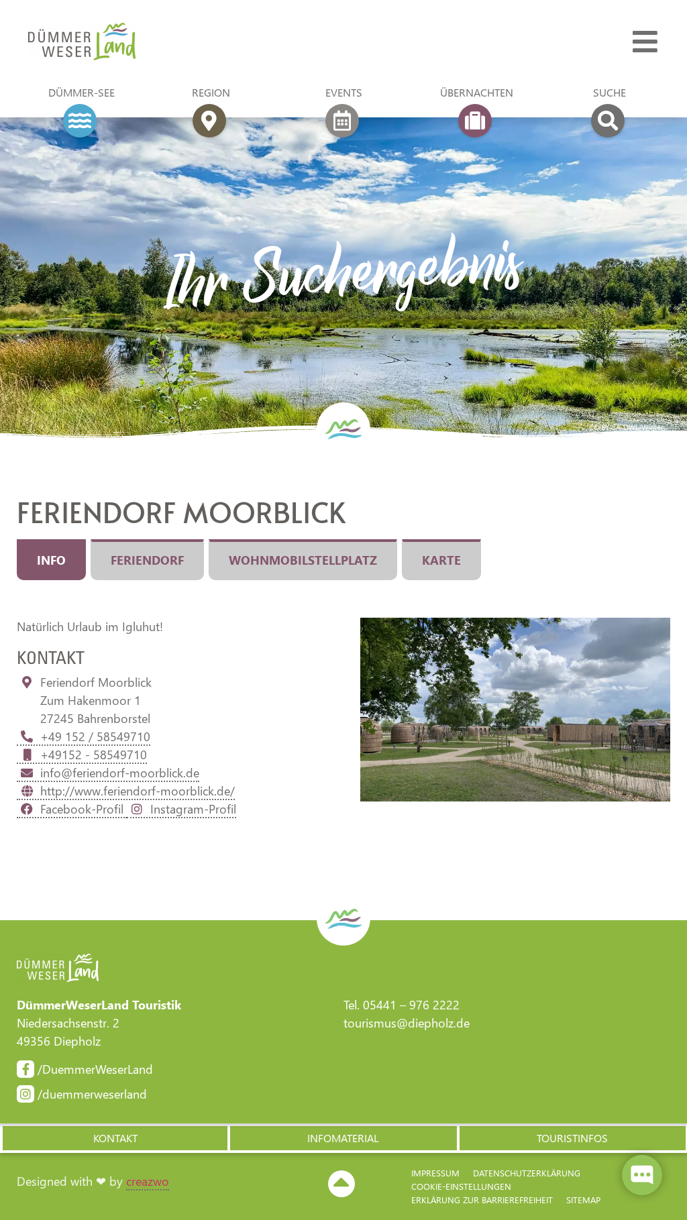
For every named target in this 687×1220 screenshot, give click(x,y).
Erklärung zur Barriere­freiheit (482, 1199)
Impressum (435, 1172)
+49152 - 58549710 (93, 754)
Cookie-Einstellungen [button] (461, 1186)
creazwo (147, 1181)
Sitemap (583, 1199)
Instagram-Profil (193, 809)
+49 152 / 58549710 (95, 736)
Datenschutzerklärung (526, 1172)
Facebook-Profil (83, 809)
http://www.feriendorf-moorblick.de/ (137, 791)
